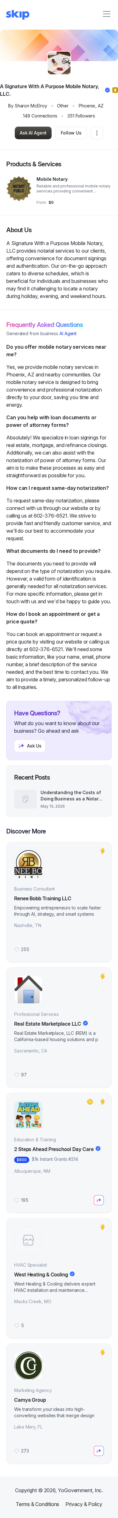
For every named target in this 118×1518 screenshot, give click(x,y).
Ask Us (34, 745)
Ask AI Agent (33, 132)
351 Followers (81, 115)
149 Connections (40, 115)
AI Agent (67, 333)
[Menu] (106, 14)
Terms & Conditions (37, 1504)
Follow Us (71, 132)
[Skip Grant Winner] (90, 1102)
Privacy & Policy (83, 1504)
